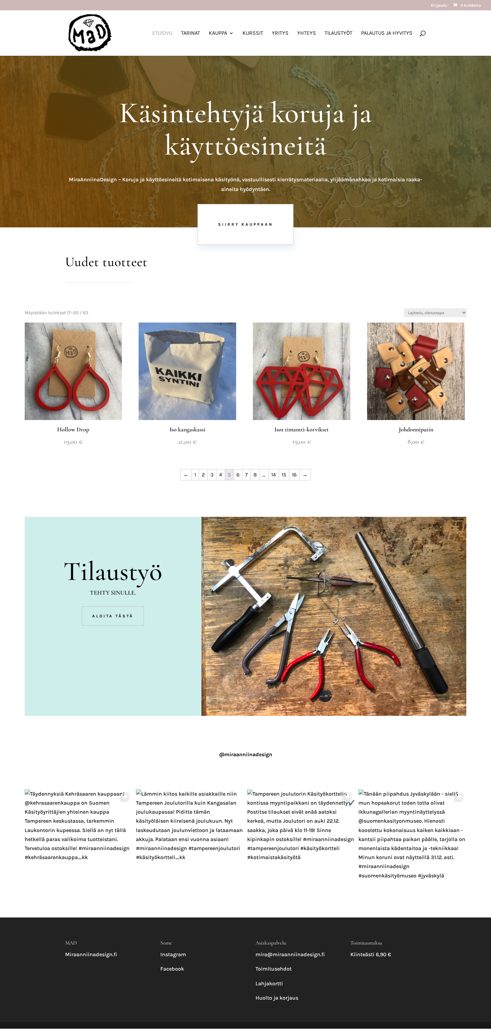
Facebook (172, 969)
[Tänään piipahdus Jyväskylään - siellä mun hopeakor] (412, 843)
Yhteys (306, 33)
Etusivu (162, 33)
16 (294, 474)
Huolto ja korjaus (277, 998)
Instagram (173, 954)
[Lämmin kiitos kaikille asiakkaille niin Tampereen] (190, 843)
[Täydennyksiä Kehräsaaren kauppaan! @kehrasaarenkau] (79, 843)
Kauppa (218, 33)
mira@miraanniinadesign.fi (290, 954)
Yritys (280, 33)
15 (284, 474)
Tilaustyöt (338, 33)
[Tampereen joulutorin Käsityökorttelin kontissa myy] (301, 843)
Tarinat (190, 33)
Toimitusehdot (274, 969)
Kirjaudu (439, 5)
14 (273, 474)
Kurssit (252, 33)
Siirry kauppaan (245, 224)
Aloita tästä (113, 616)
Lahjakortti (269, 983)
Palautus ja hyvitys (387, 33)
